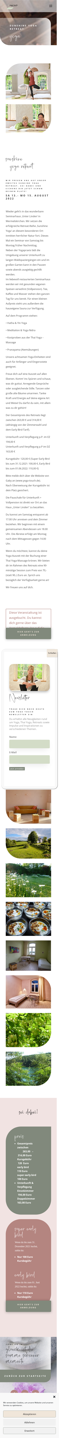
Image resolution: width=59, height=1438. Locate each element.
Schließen (52, 653)
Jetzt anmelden (17, 768)
